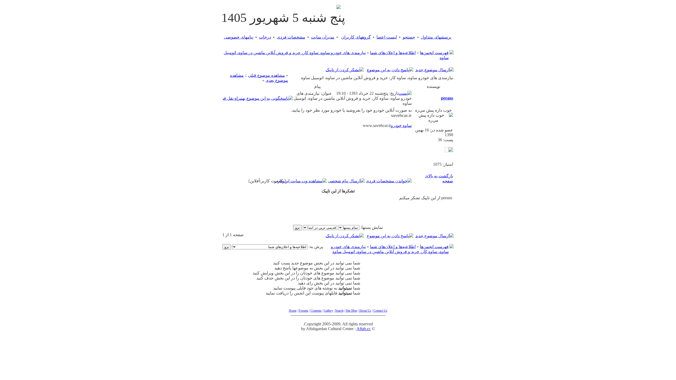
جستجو (409, 37)
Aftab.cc (363, 328)
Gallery (328, 310)
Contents (316, 310)
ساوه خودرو (401, 125)
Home (293, 310)
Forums (303, 310)
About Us (365, 310)
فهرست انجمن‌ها (434, 52)
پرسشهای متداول (436, 37)
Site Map (351, 310)
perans (447, 98)
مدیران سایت (322, 37)
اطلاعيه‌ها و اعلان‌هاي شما (393, 52)
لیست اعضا (387, 37)
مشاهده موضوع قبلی (266, 75)
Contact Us (380, 310)
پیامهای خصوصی (238, 37)
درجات (265, 37)
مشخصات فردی (291, 37)
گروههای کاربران (356, 37)
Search (339, 310)
